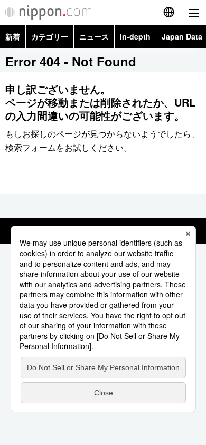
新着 (12, 36)
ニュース (94, 36)
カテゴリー (49, 36)
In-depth (135, 36)
